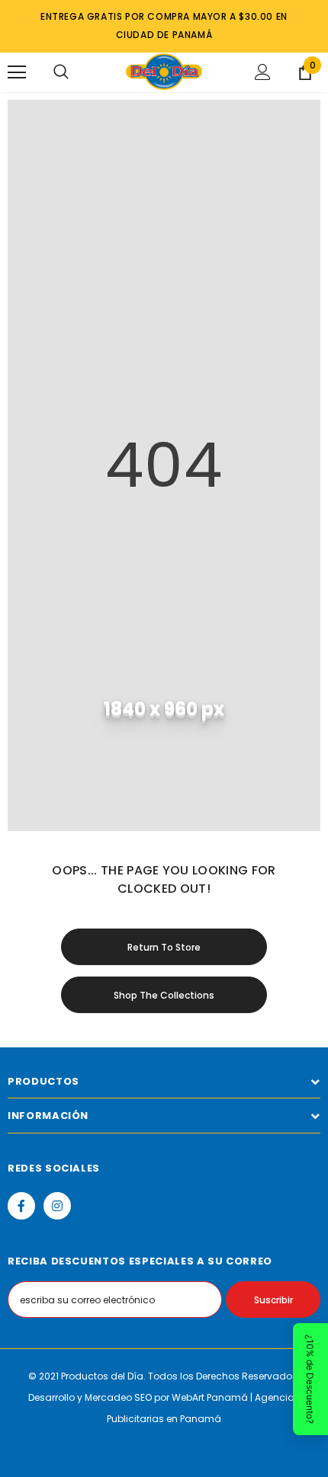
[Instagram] (57, 1206)
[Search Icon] (61, 72)
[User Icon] (263, 72)
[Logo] (164, 71)
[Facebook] (21, 1206)
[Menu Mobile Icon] (17, 72)
